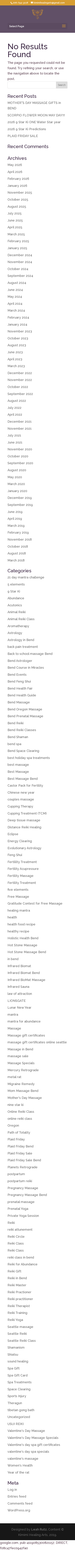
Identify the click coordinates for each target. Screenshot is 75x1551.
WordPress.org (19, 1510)
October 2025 (18, 199)
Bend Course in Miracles (26, 667)
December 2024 (20, 255)
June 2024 (15, 290)
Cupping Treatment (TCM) (27, 813)
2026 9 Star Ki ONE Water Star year (34, 122)
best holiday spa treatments (29, 758)
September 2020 (20, 463)
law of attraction (20, 994)
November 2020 (20, 449)
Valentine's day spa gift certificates (34, 1445)
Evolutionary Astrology (24, 848)
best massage (18, 764)
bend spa (14, 744)
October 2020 (18, 456)
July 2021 (14, 435)
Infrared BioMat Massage (26, 980)
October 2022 (18, 387)
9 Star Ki (14, 591)
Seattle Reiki (17, 1333)
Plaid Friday (16, 1139)
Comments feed (20, 1503)
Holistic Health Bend (23, 938)
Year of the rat (18, 1472)
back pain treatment (23, 647)
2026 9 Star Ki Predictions (27, 129)
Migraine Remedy (21, 1084)
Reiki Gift (14, 1271)
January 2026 (17, 186)
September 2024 (20, 276)
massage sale (18, 1056)
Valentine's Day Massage (26, 1431)
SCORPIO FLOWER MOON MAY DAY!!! (36, 115)
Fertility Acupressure (23, 869)
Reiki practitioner (20, 1299)
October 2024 (18, 269)
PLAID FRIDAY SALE (23, 136)
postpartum (16, 1174)
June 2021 (15, 442)
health (12, 917)
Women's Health (20, 1465)
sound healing (18, 1361)
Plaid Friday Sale (20, 1153)
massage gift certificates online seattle (37, 1042)
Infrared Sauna (18, 986)
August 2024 (17, 283)
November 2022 (20, 380)
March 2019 (16, 525)
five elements (18, 889)
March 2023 (16, 366)
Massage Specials (21, 1063)
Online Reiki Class (21, 1111)
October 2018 (18, 546)
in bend (13, 959)
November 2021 (20, 428)
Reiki (11, 1223)
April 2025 (15, 227)
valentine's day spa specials (28, 1451)
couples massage (21, 799)
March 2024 (16, 310)
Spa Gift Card (18, 1375)
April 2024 (15, 303)
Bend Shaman (18, 737)
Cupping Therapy (20, 806)
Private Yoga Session (23, 1216)
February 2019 (18, 532)
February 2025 (18, 241)
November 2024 (20, 262)
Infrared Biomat (19, 966)
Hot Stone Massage (22, 945)
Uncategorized (19, 1417)
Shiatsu (13, 1354)
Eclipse (13, 834)
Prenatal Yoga (18, 1209)
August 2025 (17, 206)
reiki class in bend (21, 1257)
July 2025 (14, 213)
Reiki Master (17, 1285)
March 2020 (16, 484)
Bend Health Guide (22, 695)
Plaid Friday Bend (20, 1146)
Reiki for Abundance (23, 1264)
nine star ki (16, 1105)
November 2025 (20, 192)
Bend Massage (19, 702)
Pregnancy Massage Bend (27, 1195)
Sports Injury (17, 1396)
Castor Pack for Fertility (25, 785)
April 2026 (15, 172)
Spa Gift (14, 1368)
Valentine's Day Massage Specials (33, 1438)
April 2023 (15, 359)
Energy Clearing (20, 841)
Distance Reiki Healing (24, 827)
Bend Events (17, 674)
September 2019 (20, 505)
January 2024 (17, 324)
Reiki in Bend (17, 1278)
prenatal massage (21, 1202)
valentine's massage (23, 1458)
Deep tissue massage (24, 820)
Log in (12, 1489)
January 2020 (17, 491)
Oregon (13, 1125)
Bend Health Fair (20, 688)
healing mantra (19, 910)
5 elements (16, 584)
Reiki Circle (16, 1236)
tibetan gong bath (21, 1410)
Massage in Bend (20, 1049)
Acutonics (15, 605)
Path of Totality (19, 1132)
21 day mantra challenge (26, 577)
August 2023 (17, 345)
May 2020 (15, 477)
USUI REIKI (16, 1424)
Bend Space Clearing (23, 751)
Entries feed (17, 1496)
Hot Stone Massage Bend (27, 952)
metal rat (14, 1077)
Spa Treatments (20, 1382)
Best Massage (18, 771)
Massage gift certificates (26, 1035)
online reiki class (20, 1118)
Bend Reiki (16, 723)
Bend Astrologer (20, 661)
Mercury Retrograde (23, 1070)
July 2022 (14, 408)
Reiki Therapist (19, 1306)
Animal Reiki (17, 612)
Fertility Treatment (22, 883)
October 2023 (18, 338)
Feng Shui (15, 855)
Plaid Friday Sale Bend (24, 1160)
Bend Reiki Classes (22, 730)
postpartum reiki (20, 1181)
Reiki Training (17, 1313)
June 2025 (15, 220)
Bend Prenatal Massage (25, 716)
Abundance (16, 598)
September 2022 (20, 394)
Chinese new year (21, 792)
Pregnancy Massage (23, 1188)
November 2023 (20, 331)
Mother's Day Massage (25, 1098)
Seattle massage (20, 1327)
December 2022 (20, 373)
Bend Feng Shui (19, 681)
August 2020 (17, 470)
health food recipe (21, 924)
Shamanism (16, 1347)
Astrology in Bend (21, 640)
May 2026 (15, 165)
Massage (14, 1028)
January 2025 (17, 248)
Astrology (15, 633)
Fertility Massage (20, 876)
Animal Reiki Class (21, 619)
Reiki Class (16, 1243)
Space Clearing (19, 1389)
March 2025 (16, 234)
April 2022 (15, 414)
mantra (13, 1014)
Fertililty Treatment (22, 862)
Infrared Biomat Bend (24, 973)
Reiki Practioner (19, 1292)
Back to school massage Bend (30, 654)
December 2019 (20, 498)
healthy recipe (18, 931)
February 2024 (18, 317)
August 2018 (17, 553)
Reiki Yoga (15, 1320)
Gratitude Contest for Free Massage (35, 903)
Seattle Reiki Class (22, 1340)
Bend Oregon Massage (25, 709)
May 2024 (15, 296)
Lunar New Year (19, 1007)
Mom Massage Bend (23, 1091)
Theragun (15, 1403)
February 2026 (18, 178)
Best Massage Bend (23, 778)
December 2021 (20, 421)
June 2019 (15, 512)
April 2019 (15, 518)
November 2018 (20, 539)
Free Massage (18, 896)
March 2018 (16, 560)
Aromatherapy (18, 626)
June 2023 (15, 352)
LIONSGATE (17, 1001)
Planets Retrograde (23, 1167)
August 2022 (17, 401)
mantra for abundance (24, 1021)
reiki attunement (20, 1229)
